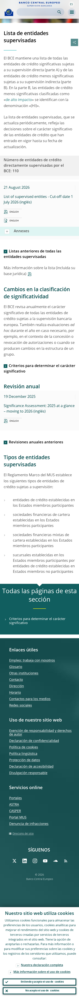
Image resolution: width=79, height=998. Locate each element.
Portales (15, 798)
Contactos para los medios (30, 699)
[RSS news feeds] (65, 860)
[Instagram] (34, 860)
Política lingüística (23, 753)
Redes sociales (20, 705)
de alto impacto (19, 100)
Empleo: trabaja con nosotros (32, 660)
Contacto (16, 679)
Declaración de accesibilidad (31, 766)
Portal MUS (17, 817)
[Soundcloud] (55, 860)
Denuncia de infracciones (29, 824)
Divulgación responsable (28, 773)
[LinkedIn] (24, 860)
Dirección (16, 686)
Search (59, 12)
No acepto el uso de (42, 991)
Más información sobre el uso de (42, 972)
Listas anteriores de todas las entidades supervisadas (32, 254)
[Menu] (72, 12)
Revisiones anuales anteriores (36, 442)
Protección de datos (24, 760)
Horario (15, 692)
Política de (23, 747)
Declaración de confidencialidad (34, 741)
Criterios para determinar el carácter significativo (39, 368)
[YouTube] (45, 860)
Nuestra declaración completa (42, 965)
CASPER (15, 811)
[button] (71, 4)
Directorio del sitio (23, 833)
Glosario (15, 667)
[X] (14, 860)
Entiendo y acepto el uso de (42, 982)
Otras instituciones (23, 673)
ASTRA (14, 804)
